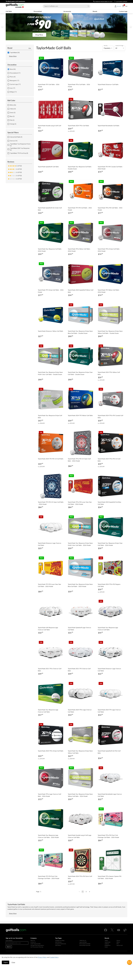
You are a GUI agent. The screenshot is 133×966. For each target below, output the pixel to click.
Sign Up (9, 946)
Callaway (107, 943)
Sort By (105, 45)
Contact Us (33, 942)
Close (13, 962)
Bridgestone (107, 945)
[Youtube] (118, 931)
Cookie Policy (54, 957)
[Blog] (125, 931)
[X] (112, 931)
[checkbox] (20, 165)
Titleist (106, 940)
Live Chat (129, 962)
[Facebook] (105, 931)
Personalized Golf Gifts (84, 945)
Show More (12, 56)
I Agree (5, 962)
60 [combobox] (116, 48)
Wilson (118, 942)
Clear (29, 48)
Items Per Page (119, 45)
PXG (118, 943)
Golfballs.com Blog (59, 940)
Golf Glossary (58, 942)
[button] (88, 6)
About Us (32, 940)
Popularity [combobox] (107, 48)
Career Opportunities (35, 943)
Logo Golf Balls (83, 942)
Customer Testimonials (60, 943)
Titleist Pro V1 (82, 940)
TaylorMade (107, 942)
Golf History (58, 945)
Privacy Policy (42, 957)
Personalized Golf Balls (84, 943)
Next (131, 27)
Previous (2, 27)
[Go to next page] (89, 891)
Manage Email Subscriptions (37, 945)
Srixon (106, 947)
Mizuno (118, 940)
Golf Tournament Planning (36, 947)
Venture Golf (120, 945)
